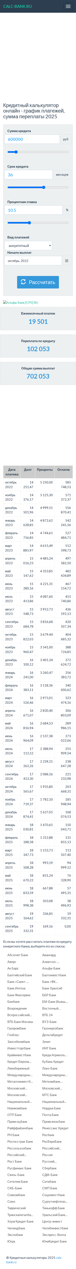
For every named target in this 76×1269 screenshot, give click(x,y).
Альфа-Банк (51, 968)
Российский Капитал (50, 1149)
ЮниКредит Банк (54, 1241)
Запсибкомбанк (18, 1041)
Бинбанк (13, 1001)
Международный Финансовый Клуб (55, 1075)
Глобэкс (13, 1035)
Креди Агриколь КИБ (53, 1055)
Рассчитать (41, 282)
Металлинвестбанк (21, 1081)
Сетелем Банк (17, 1181)
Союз (11, 1201)
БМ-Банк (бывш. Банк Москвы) (54, 1002)
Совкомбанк (16, 1195)
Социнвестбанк (53, 1195)
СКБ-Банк (14, 1188)
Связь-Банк (15, 1175)
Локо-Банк (49, 1068)
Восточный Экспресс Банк (53, 1009)
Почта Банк (50, 1115)
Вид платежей (18, 237)
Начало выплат (19, 252)
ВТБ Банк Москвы (20, 1022)
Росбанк (48, 1135)
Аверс (11, 962)
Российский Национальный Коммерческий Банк (18, 1155)
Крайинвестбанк (19, 1055)
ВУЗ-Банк (49, 1022)
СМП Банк (49, 1188)
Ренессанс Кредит (55, 1128)
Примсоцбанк (17, 1121)
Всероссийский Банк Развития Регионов (18, 1015)
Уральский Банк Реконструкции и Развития (54, 1215)
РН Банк (13, 1135)
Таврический (16, 1208)
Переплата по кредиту (38, 341)
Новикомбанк (17, 1108)
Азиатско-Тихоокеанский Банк (53, 962)
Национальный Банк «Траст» (18, 1102)
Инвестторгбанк (19, 1048)
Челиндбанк (16, 1228)
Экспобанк (15, 1235)
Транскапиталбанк (20, 1215)
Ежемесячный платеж (38, 313)
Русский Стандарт (49, 1162)
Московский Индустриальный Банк (20, 1089)
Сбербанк (49, 1168)
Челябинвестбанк (55, 1228)
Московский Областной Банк (19, 1095)
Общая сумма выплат (38, 368)
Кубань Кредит (53, 1061)
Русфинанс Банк (19, 1168)
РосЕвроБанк (52, 1141)
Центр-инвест (52, 1221)
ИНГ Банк (49, 1048)
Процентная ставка (22, 202)
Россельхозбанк (19, 1148)
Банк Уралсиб (52, 988)
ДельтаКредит (52, 1035)
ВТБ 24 (47, 1015)
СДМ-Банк (50, 1175)
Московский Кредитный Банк (54, 1089)
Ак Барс (13, 968)
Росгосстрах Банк (20, 1141)
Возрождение (17, 1008)
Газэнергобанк (52, 1028)
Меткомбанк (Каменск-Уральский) (51, 1082)
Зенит (46, 1041)
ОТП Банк (14, 1115)
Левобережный (18, 1068)
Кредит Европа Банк (18, 1062)
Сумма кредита (19, 131)
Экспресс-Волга (54, 1235)
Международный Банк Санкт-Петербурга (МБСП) (19, 1075)
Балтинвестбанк (54, 975)
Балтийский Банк (19, 975)
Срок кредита (17, 166)
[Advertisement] (38, 60)
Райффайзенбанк (20, 1128)
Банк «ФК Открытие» (50, 982)
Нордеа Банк (51, 1108)
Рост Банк (14, 1161)
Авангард (49, 955)
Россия (47, 1155)
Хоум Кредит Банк (20, 1221)
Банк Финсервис (19, 995)
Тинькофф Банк (53, 1208)
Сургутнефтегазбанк (56, 1201)
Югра (11, 1241)
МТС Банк (49, 1095)
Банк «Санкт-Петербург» (16, 982)
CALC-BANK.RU (17, 6)
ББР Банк (49, 995)
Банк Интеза (16, 988)
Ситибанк (49, 1181)
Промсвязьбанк (53, 1121)
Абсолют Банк (17, 955)
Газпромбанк (16, 1028)
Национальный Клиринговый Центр (53, 1102)
